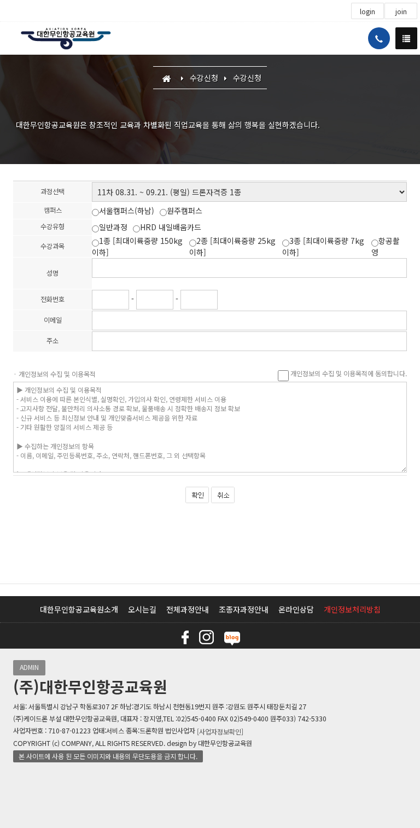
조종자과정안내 (244, 609)
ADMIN (29, 667)
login (367, 11)
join (401, 11)
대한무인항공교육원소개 (79, 609)
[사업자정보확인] (220, 731)
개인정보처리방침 (352, 609)
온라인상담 (296, 609)
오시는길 (142, 609)
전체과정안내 (187, 609)
